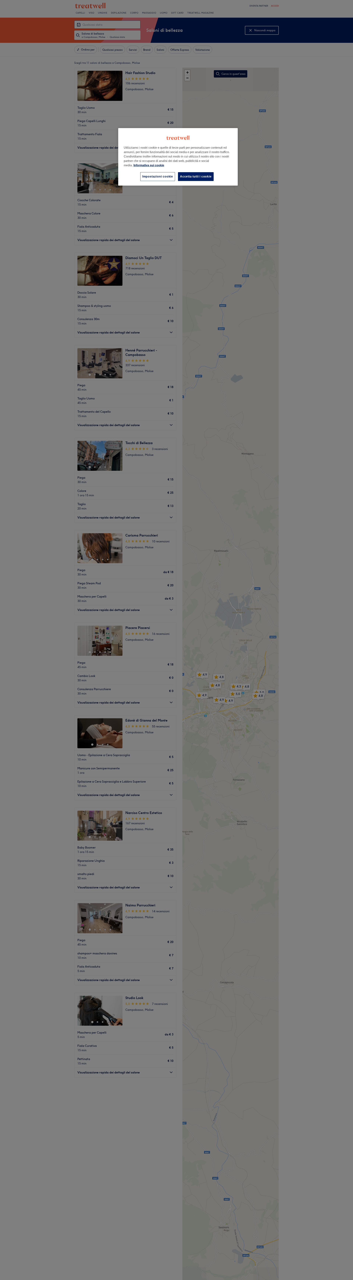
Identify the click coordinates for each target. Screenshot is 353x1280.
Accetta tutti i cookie (196, 176)
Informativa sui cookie (148, 165)
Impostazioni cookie (157, 176)
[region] (178, 157)
